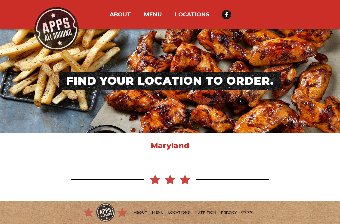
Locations (192, 14)
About (140, 212)
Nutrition (205, 212)
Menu (158, 212)
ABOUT (120, 14)
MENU (153, 14)
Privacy (229, 212)
